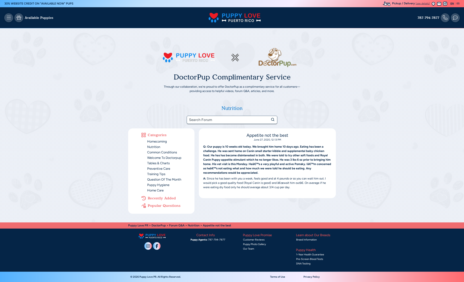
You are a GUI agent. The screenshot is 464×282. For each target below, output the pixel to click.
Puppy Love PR (138, 225)
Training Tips (156, 174)
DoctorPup (159, 225)
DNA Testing (303, 263)
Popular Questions (164, 205)
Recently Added (162, 198)
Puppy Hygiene (158, 185)
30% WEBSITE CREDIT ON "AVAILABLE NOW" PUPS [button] (38, 3)
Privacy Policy (311, 276)
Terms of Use (277, 276)
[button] (433, 3)
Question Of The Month (164, 179)
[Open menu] (8, 17)
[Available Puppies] (18, 17)
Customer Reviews (254, 239)
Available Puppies (39, 17)
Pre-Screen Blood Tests (309, 259)
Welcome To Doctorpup (164, 158)
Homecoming (157, 141)
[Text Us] (455, 17)
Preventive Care (158, 169)
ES (458, 3)
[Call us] (445, 17)
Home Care (155, 190)
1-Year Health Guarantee (310, 254)
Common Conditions (162, 152)
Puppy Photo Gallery (254, 244)
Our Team (248, 248)
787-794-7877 (428, 17)
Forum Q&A (177, 225)
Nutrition (153, 147)
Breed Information (306, 239)
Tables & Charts (158, 163)
